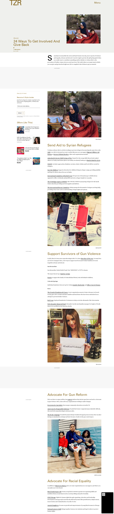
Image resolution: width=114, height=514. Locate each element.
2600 (49, 152)
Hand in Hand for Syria (93, 160)
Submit (20, 113)
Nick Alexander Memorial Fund (57, 304)
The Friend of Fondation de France (58, 292)
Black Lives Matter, (60, 486)
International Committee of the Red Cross (60, 176)
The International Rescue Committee (58, 187)
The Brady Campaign (54, 415)
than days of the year (87, 258)
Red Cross (50, 300)
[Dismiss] (112, 493)
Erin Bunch (17, 49)
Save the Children (53, 170)
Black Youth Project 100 (54, 491)
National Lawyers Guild (54, 509)
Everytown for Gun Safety (55, 405)
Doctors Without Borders (61, 154)
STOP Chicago (52, 497)
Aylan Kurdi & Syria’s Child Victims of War (60, 158)
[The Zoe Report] (15, 2)
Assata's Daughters (53, 505)
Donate (50, 277)
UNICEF (50, 164)
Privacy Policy (20, 116)
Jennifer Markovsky (78, 285)
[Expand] (103, 493)
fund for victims (65, 274)
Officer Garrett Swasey (93, 285)
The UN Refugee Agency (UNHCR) (57, 181)
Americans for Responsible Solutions (58, 409)
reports (70, 399)
